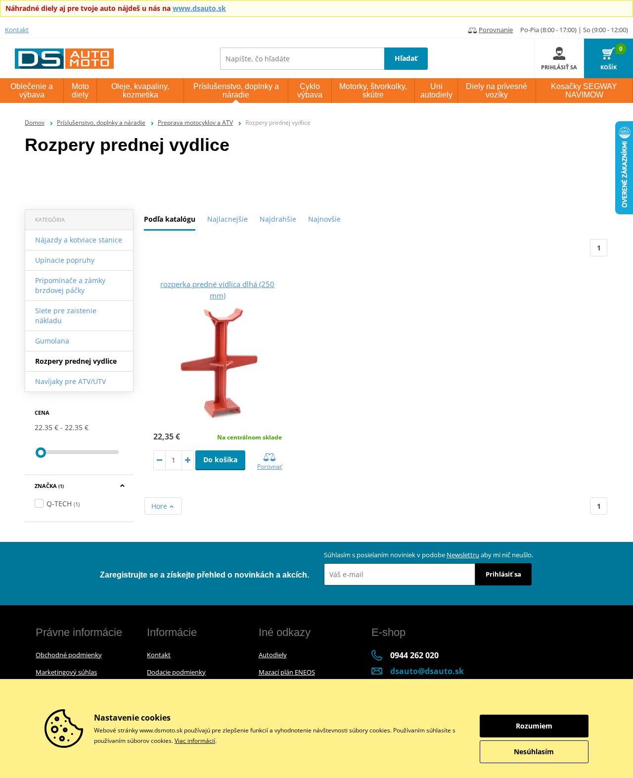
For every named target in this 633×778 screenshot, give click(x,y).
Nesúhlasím (534, 751)
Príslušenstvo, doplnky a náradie (101, 122)
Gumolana (52, 340)
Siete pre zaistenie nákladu (65, 315)
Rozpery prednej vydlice (76, 361)
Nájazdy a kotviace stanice (78, 239)
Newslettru (463, 554)
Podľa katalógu (169, 219)
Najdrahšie (278, 219)
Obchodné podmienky (69, 654)
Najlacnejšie (227, 219)
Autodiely (273, 654)
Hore (160, 506)
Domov (35, 122)
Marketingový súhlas (66, 672)
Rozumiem (534, 725)
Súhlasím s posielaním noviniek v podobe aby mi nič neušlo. (428, 554)
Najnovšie (324, 219)
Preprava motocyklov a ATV (195, 122)
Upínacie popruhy (64, 260)
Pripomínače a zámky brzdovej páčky (70, 285)
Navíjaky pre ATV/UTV (70, 381)
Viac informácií (195, 740)
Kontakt (17, 29)
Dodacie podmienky (176, 672)
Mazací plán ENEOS (287, 672)
